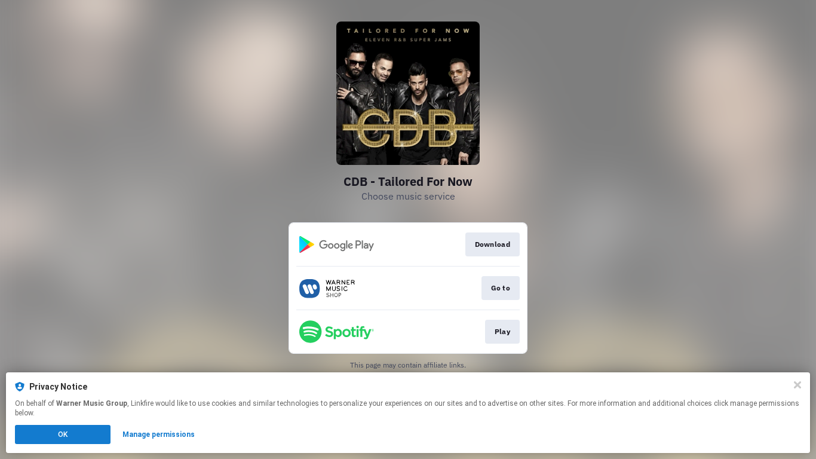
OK (63, 434)
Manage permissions (158, 434)
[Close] (797, 384)
